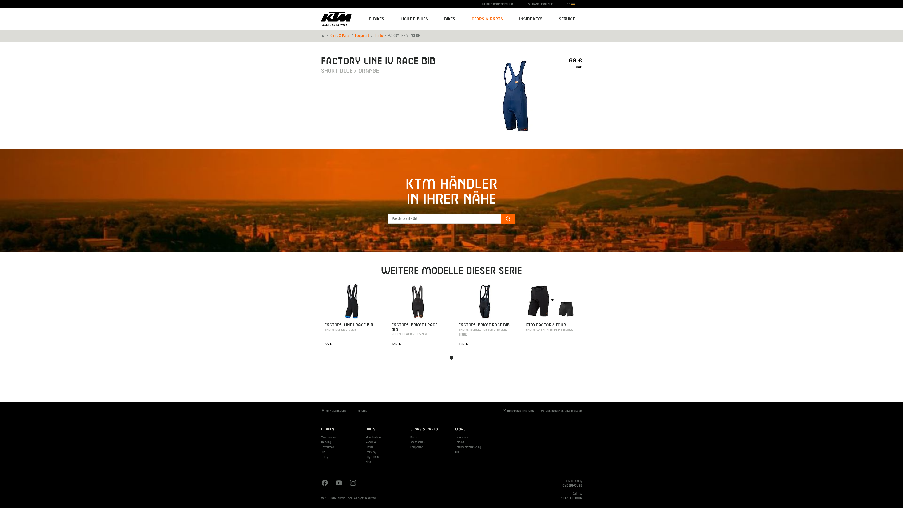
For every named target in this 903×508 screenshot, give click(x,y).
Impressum (461, 437)
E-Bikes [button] (376, 19)
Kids (368, 462)
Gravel (369, 447)
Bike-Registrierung (499, 4)
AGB (457, 452)
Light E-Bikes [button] (414, 19)
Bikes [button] (449, 19)
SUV (323, 452)
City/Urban (327, 447)
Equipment (362, 36)
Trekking (326, 442)
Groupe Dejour (570, 498)
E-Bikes (327, 429)
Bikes (370, 429)
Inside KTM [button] (531, 19)
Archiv (362, 411)
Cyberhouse (572, 485)
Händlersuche (542, 4)
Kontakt (459, 442)
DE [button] (569, 4)
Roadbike (371, 442)
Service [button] (567, 19)
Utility (324, 457)
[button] (451, 357)
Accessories (417, 442)
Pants (379, 36)
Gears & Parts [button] (487, 19)
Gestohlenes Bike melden (563, 411)
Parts (413, 437)
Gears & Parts (339, 36)
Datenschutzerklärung (468, 447)
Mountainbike (329, 437)
